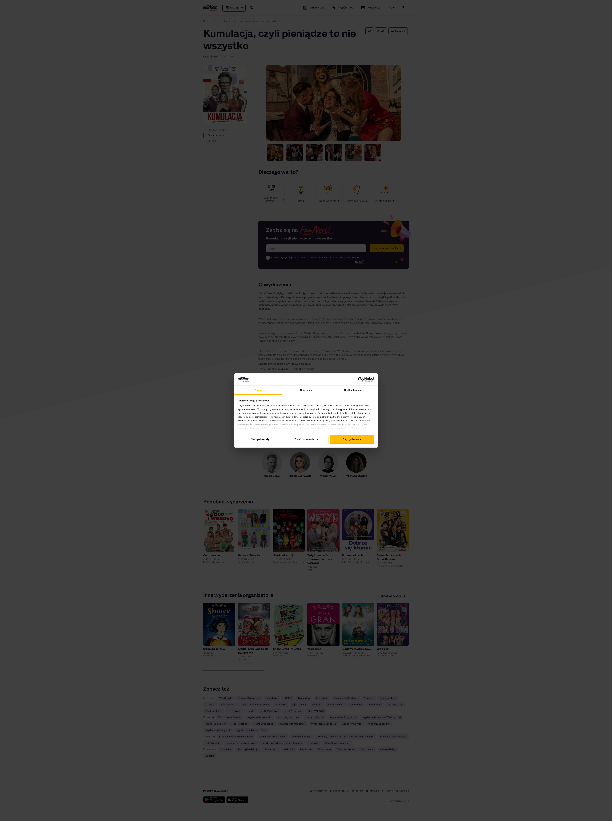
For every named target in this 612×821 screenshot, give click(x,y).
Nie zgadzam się (260, 439)
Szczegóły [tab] (306, 390)
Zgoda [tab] (258, 390)
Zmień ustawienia (304, 439)
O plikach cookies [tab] (354, 390)
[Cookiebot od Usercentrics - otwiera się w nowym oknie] (360, 379)
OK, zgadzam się (352, 439)
